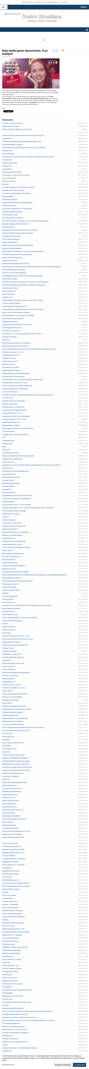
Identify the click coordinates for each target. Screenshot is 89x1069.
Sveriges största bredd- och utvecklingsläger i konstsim (19, 1048)
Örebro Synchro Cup (8, 462)
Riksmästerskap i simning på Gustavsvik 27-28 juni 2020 (19, 230)
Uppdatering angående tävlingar (12, 212)
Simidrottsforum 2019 (9, 358)
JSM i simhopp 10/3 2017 (10, 614)
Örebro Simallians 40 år (9, 205)
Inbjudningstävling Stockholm (11, 642)
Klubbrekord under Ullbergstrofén (12, 773)
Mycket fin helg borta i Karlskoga (12, 910)
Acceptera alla (79, 1065)
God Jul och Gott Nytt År (9, 843)
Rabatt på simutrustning (9, 163)
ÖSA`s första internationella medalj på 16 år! (16, 730)
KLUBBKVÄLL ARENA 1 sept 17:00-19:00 (14, 947)
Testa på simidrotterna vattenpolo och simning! (17, 324)
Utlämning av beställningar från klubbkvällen (16, 672)
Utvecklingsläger (7, 993)
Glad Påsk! (5, 593)
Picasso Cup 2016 (7, 691)
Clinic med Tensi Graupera (10, 941)
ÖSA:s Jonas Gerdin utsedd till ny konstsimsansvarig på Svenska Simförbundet (27, 1011)
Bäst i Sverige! (6, 633)
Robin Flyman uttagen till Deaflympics (14, 566)
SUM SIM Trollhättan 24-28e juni (12, 968)
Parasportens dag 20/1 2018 (11, 477)
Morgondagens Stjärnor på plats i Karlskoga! (16, 886)
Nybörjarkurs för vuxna (9, 569)
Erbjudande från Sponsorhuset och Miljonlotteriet (17, 245)
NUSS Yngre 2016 (7, 822)
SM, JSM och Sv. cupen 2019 (11, 331)
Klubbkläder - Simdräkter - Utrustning (13, 688)
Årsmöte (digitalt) (7, 196)
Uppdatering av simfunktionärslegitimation (15, 471)
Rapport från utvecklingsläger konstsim (14, 782)
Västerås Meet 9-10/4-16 (9, 785)
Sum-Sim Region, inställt (9, 215)
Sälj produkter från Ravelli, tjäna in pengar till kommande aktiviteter (23, 251)
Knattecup (5, 920)
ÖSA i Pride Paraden (8, 431)
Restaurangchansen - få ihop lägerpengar (15, 718)
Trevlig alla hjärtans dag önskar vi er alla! (14, 382)
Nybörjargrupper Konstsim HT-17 (12, 578)
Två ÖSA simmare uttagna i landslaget (14, 511)
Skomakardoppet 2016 (9, 807)
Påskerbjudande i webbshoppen (12, 459)
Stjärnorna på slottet (8, 364)
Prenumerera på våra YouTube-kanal (13, 376)
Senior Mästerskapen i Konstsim (12, 144)
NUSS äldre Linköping (9, 825)
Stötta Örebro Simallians (9, 279)
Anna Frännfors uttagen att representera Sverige (17, 990)
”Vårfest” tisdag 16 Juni (9, 978)
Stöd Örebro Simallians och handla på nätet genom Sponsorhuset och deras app (27, 395)
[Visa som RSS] (63, 51)
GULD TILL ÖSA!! (7, 733)
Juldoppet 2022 (7, 160)
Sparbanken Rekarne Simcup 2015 (13, 852)
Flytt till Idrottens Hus (8, 627)
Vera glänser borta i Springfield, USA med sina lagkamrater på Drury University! (26, 605)
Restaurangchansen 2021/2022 (12, 172)
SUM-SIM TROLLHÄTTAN (10, 971)
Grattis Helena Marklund (9, 199)
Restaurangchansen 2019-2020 (11, 328)
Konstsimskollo (7, 974)
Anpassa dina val (8, 1064)
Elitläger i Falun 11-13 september (12, 935)
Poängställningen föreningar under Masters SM (17, 495)
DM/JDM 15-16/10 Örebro (10, 675)
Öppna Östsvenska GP (9, 804)
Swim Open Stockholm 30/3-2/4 (12, 788)
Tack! (3, 437)
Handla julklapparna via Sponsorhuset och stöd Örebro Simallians (22, 300)
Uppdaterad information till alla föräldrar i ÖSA (16, 1002)
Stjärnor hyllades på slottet (10, 801)
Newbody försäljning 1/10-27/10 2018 (14, 419)
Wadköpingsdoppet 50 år (10, 715)
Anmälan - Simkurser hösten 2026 (12, 123)
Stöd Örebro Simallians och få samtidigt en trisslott (18, 187)
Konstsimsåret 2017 (8, 486)
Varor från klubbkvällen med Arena (13, 657)
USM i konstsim (7, 877)
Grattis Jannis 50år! (8, 294)
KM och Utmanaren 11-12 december (13, 865)
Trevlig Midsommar (8, 440)
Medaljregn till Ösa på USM (10, 871)
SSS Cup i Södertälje (8, 855)
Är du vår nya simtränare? (10, 392)
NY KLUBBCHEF (7, 987)
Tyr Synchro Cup (7, 999)
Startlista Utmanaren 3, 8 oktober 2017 (14, 526)
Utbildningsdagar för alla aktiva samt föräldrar (16, 709)
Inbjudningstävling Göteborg (11, 608)
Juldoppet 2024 (7, 150)
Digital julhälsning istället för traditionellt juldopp (17, 202)
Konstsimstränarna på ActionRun (12, 712)
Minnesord (5, 184)
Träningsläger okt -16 (8, 682)
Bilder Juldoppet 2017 (9, 474)
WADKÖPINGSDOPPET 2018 (11, 422)
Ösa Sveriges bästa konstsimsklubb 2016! (15, 645)
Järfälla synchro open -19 (10, 361)
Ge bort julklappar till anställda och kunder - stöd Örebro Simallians (23, 309)
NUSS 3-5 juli (6, 962)
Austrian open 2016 (8, 736)
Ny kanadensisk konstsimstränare (12, 1008)
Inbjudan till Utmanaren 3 (10, 529)
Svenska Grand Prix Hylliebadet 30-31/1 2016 (16, 831)
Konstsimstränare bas (9, 520)
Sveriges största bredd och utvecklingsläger (16, 416)
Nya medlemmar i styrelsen (10, 367)
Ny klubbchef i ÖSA (8, 227)
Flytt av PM (5, 1005)
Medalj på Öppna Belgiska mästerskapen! (15, 758)
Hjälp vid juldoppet (8, 501)
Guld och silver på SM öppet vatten (13, 724)
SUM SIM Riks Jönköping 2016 (11, 654)
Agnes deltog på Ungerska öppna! (13, 553)
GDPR (4, 447)
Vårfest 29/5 (6, 340)
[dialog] (44, 1060)
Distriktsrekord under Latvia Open (12, 996)
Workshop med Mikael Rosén (11, 791)
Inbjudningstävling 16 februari (11, 370)
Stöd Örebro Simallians (9, 337)
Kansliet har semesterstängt (11, 953)
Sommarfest (6, 752)
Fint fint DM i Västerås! (9, 895)
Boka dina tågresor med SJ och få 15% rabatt (16, 505)
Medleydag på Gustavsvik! (10, 862)
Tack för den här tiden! (9, 178)
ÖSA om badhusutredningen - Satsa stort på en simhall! (19, 617)
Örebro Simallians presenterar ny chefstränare (16, 343)
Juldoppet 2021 (7, 166)
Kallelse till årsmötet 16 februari (12, 834)
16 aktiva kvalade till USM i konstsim (13, 755)
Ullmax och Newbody (9, 669)
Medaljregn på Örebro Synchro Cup (13, 923)
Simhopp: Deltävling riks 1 (10, 404)
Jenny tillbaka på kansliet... (10, 828)
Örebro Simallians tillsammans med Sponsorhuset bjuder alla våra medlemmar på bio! (29, 349)
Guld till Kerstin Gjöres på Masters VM (14, 541)
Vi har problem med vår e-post (11, 523)
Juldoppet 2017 (7, 489)
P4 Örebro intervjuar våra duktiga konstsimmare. (17, 385)
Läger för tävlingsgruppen (10, 907)
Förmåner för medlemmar (10, 1039)
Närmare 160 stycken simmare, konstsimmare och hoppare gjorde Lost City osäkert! (28, 1020)
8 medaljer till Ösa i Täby (9, 901)
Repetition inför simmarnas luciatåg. (13, 849)
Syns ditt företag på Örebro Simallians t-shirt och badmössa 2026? (23, 135)
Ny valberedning (7, 443)
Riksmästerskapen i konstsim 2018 (13, 407)
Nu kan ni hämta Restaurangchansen (13, 917)
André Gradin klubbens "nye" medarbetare (15, 532)
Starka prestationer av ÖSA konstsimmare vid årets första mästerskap (24, 147)
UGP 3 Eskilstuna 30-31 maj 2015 (12, 984)
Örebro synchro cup (8, 602)
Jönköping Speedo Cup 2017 (11, 590)
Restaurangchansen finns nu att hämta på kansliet (17, 428)
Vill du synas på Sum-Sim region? (12, 218)
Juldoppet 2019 (7, 297)
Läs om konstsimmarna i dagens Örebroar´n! (16, 883)
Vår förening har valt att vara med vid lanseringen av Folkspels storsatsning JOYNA (28, 157)
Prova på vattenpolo (8, 154)
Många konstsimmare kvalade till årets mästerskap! (18, 456)
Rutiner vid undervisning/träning (12, 257)
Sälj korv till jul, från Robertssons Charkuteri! (16, 312)
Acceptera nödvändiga (63, 1065)
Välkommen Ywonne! (8, 630)
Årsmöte (5, 624)
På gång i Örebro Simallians (10, 514)
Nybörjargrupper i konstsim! (11, 425)
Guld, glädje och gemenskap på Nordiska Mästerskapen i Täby (21, 141)
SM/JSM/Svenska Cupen (10, 981)
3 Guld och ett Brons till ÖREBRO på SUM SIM (16, 547)
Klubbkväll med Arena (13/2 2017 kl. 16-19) (15, 636)
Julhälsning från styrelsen (10, 288)
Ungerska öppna (7, 956)
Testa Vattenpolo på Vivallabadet (12, 721)
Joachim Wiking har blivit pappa (12, 620)
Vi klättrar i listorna (8, 480)
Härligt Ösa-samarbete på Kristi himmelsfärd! (16, 770)
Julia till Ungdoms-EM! (9, 587)
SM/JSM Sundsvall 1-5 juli (10, 965)
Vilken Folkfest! (7, 703)
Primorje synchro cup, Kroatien (11, 959)
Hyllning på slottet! (8, 599)
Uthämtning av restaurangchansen (13, 318)
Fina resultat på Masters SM (11, 1023)
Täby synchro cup (7, 468)
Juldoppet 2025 (7, 138)
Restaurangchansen (8, 678)
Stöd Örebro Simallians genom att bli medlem (16, 193)
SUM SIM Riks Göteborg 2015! (11, 846)
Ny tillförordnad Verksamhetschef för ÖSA (15, 263)
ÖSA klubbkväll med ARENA (11, 816)
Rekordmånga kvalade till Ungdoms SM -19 (15, 346)
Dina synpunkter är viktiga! (10, 453)
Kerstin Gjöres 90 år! (8, 611)
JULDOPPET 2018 (7, 398)
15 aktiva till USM (7, 898)
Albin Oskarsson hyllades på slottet (13, 1026)
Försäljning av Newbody (9, 321)
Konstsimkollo (6, 746)
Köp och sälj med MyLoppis (11, 239)
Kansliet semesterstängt (9, 562)
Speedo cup (6, 779)
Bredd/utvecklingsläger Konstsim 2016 (14, 706)
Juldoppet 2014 (7, 1051)
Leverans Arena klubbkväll (10, 938)
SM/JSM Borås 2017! (8, 559)
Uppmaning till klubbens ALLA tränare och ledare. (17, 639)
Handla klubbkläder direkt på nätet (13, 837)
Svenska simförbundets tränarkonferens (14, 694)
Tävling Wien (6, 739)
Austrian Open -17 (7, 550)
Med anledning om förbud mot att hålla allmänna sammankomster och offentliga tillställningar (31, 266)
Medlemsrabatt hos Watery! (10, 126)
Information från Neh (8, 492)
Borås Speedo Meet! (8, 813)
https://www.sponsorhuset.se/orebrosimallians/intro (21, 104)
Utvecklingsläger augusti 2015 (11, 950)
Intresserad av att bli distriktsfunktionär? (14, 1042)
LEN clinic (5, 892)
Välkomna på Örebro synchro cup (12, 810)
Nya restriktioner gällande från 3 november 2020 (17, 208)
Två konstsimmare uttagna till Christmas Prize (16, 498)
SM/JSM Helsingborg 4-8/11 (11, 880)
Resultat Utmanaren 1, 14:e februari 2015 (14, 1029)
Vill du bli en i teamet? (9, 181)
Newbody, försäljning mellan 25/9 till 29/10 (15, 224)
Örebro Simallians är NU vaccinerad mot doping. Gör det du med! (22, 379)
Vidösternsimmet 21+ (9, 538)
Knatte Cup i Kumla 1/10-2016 (11, 685)
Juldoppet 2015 (7, 868)
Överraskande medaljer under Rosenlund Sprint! (17, 767)
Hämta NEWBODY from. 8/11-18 (12, 413)
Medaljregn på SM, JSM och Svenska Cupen (16, 764)
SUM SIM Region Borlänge (10, 874)
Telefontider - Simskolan (9, 260)
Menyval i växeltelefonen (9, 242)
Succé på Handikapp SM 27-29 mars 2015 (15, 1014)
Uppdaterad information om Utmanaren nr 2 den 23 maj (19, 1017)
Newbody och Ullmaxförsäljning (12, 535)
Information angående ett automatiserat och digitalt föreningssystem (23, 285)
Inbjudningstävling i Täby (10, 794)
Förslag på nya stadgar (9, 651)
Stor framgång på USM (9, 749)
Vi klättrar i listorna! (8, 648)
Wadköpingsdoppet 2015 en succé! (13, 929)
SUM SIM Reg (6, 660)
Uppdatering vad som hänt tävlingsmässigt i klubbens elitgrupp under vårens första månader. (31, 465)
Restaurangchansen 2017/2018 (12, 544)
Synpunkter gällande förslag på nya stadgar (16, 761)
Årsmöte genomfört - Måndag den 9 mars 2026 (17, 129)
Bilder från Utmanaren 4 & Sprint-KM (13, 401)
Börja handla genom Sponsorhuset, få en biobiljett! (18, 315)
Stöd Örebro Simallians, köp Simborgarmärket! (16, 254)
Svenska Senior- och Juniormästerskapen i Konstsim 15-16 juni (21, 334)
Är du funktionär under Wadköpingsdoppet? (16, 932)
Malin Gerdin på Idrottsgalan (11, 483)
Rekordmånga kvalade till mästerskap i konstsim (17, 581)
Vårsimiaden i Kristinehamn (10, 776)
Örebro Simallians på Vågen (11, 889)
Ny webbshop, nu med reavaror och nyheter (15, 175)
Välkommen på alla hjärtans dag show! (14, 819)
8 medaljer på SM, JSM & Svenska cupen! (15, 434)
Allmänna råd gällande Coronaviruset (13, 270)
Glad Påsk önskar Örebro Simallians (13, 190)
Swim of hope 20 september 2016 (12, 743)
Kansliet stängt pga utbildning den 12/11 (15, 306)
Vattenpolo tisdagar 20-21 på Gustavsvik (15, 389)
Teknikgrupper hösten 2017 (10, 584)
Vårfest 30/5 (6, 450)
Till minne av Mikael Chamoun (11, 303)
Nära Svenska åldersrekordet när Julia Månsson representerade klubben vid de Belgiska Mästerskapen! (34, 575)
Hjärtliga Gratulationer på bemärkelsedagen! (16, 373)
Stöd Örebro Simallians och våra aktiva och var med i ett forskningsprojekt (25, 221)
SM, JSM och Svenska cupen (11, 556)
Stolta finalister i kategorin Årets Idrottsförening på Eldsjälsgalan (22, 276)
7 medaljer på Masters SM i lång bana (14, 859)
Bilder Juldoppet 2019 (9, 291)
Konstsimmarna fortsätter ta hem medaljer (15, 572)
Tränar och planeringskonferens (12, 913)
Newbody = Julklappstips (10, 904)
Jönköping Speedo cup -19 (10, 355)
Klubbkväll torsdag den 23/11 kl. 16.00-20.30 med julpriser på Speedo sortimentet (27, 508)
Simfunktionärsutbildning (10, 596)
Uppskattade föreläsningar (10, 700)
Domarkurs (5, 517)
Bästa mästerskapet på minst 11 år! (13, 663)
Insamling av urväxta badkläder (11, 248)
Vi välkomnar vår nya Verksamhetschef (14, 410)
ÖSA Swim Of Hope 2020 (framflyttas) (14, 273)
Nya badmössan (7, 1036)
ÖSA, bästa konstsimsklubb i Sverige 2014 (15, 1032)
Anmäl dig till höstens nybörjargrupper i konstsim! (17, 233)
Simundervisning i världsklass (11, 236)
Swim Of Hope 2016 (8, 666)
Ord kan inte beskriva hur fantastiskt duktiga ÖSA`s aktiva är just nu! (23, 727)
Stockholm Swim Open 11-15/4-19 (13, 352)
